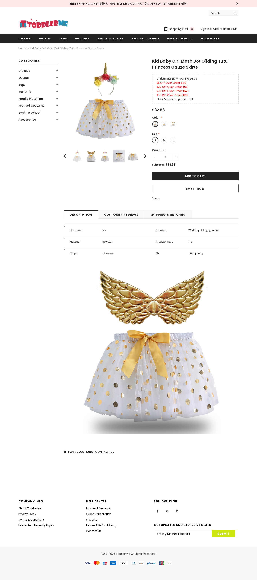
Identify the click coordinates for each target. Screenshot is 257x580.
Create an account (226, 29)
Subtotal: (158, 165)
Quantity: (158, 150)
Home (22, 48)
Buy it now (195, 189)
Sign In (205, 29)
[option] (105, 101)
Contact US (104, 452)
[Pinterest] (176, 511)
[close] (237, 3)
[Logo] (43, 23)
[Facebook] (157, 511)
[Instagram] (166, 511)
